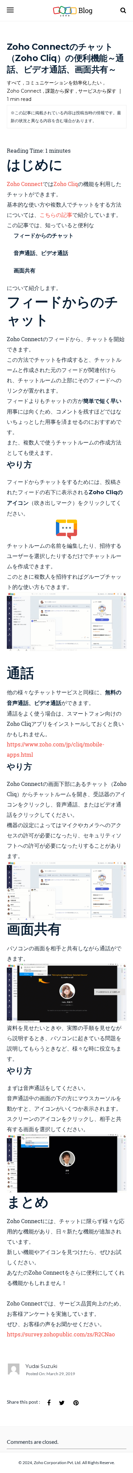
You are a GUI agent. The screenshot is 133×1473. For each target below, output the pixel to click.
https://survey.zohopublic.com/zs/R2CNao (61, 1334)
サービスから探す (97, 91)
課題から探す (59, 91)
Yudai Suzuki (41, 1366)
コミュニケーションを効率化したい (63, 83)
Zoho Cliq (66, 183)
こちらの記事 (56, 214)
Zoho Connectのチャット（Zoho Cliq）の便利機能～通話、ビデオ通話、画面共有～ (65, 58)
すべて (14, 83)
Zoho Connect (24, 91)
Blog (79, 10)
